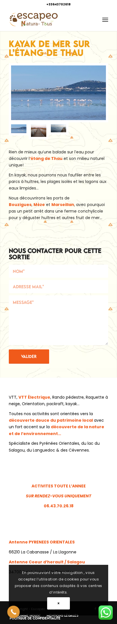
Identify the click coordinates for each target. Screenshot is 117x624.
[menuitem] (105, 19)
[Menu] (105, 19)
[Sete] (58, 130)
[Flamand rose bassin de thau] (58, 92)
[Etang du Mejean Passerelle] (39, 130)
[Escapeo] (48, 19)
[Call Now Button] (13, 612)
